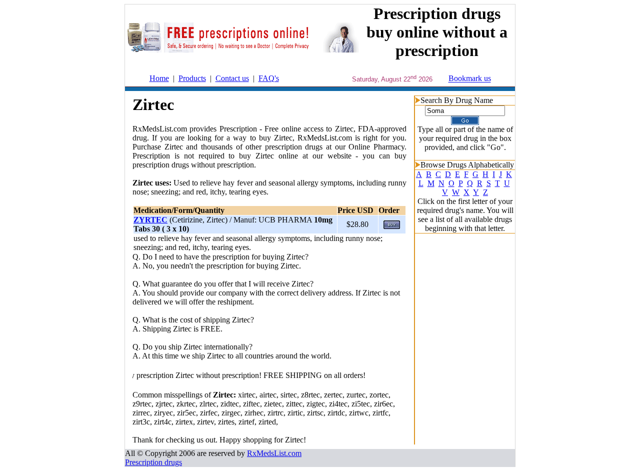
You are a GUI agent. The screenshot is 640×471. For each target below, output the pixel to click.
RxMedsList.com (274, 453)
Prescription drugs (153, 462)
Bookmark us (469, 78)
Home (159, 78)
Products (192, 78)
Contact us (232, 78)
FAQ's (268, 78)
